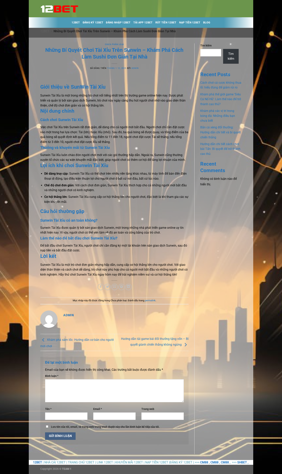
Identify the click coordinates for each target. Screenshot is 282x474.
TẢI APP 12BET (143, 22)
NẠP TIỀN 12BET (189, 22)
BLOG (206, 22)
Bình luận (51, 376)
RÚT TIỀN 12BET (165, 22)
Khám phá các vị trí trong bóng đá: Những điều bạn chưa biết (217, 115)
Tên (48, 409)
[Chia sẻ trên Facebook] (100, 287)
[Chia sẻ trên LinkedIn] (128, 287)
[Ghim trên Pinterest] (121, 287)
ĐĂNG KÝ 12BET (93, 22)
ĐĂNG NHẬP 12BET (118, 22)
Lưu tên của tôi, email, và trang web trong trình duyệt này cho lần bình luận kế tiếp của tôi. (105, 427)
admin (135, 68)
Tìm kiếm (206, 45)
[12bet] (59, 8)
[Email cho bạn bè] (114, 287)
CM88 (204, 462)
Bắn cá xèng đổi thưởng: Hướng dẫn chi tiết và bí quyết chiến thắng (220, 132)
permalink (150, 300)
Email (97, 409)
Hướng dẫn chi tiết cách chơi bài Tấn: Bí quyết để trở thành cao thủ (220, 149)
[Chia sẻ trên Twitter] (107, 287)
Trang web (147, 409)
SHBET (242, 462)
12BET (76, 22)
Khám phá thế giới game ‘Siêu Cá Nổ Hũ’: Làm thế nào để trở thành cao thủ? (220, 99)
